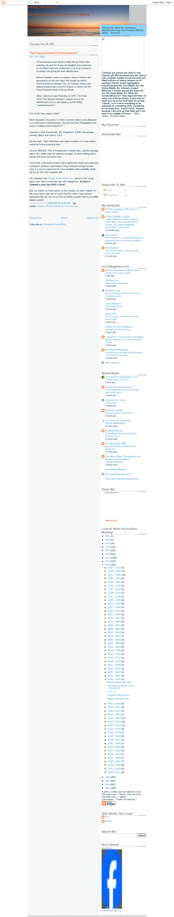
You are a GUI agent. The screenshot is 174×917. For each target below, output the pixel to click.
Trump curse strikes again (117, 273)
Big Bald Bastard (114, 430)
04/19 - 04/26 (114, 718)
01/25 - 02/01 (114, 761)
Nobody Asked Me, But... (120, 682)
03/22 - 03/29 (114, 732)
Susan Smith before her (60, 178)
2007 (108, 781)
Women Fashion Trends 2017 (119, 413)
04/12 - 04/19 (114, 721)
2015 (108, 543)
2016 (108, 539)
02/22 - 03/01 (114, 747)
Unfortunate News (114, 306)
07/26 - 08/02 (114, 647)
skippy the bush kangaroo (119, 326)
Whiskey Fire (112, 280)
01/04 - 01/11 (114, 772)
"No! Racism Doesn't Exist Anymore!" (54, 53)
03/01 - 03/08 (114, 743)
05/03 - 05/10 (114, 711)
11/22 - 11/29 (114, 585)
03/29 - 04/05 (114, 729)
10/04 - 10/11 (114, 611)
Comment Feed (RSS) (54, 224)
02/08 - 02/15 (114, 754)
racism (73, 206)
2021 (108, 536)
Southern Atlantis (114, 410)
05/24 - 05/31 (114, 679)
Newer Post (35, 218)
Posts (109, 190)
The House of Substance (118, 420)
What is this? (111, 520)
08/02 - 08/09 (114, 643)
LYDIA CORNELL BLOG (117, 216)
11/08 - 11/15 (114, 593)
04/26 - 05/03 (114, 714)
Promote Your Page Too (111, 911)
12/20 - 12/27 (114, 571)
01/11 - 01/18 (114, 768)
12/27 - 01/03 (114, 567)
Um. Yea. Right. (38, 56)
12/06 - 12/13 (114, 578)
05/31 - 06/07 (114, 675)
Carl (107, 817)
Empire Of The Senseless (118, 387)
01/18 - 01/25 (114, 765)
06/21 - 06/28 (114, 665)
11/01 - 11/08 (114, 596)
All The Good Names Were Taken (122, 270)
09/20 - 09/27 (114, 618)
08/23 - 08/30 (114, 632)
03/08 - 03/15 (114, 740)
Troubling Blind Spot (118, 695)
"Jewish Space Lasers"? (117, 380)
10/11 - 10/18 (114, 607)
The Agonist (111, 235)
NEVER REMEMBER (115, 423)
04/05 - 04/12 (114, 725)
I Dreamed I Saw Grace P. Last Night (124, 337)
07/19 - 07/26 (114, 650)
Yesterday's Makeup (115, 469)
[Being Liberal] (112, 908)
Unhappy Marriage (114, 462)
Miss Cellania (112, 362)
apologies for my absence (117, 329)
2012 (108, 554)
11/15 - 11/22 (114, 589)
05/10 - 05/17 (114, 707)
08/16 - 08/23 (114, 636)
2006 (108, 784)
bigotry (41, 206)
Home (64, 218)
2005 (108, 788)
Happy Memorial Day (118, 699)
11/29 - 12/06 (114, 582)
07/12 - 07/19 (114, 654)
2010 (108, 561)
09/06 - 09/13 (114, 625)
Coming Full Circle (115, 400)
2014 (108, 547)
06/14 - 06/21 (114, 668)
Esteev (108, 821)
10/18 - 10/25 (114, 603)
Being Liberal (107, 848)
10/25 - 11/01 (114, 600)
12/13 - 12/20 (114, 575)
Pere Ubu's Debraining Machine (121, 479)
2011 (108, 557)
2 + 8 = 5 (111, 691)
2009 (108, 565)
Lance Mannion (113, 303)
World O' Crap (112, 290)
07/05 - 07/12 (114, 658)
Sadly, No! (110, 314)
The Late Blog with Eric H (118, 474)
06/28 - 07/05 (114, 661)
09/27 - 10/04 (114, 614)
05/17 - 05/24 (114, 703)
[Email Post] (73, 203)
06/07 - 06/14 (114, 672)
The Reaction (112, 248)
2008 (108, 777)
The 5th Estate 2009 (115, 443)
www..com (112, 492)
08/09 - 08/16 (114, 640)
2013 (108, 550)
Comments (111, 195)
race (67, 206)
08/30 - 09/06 (114, 629)
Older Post (92, 218)
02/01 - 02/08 (114, 758)
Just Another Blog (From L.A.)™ (122, 377)
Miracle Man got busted (116, 283)
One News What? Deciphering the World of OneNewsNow (122, 457)
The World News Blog (116, 350)
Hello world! (111, 403)
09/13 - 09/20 (114, 621)
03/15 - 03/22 (114, 736)
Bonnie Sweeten (54, 206)
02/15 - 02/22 (114, 750)
